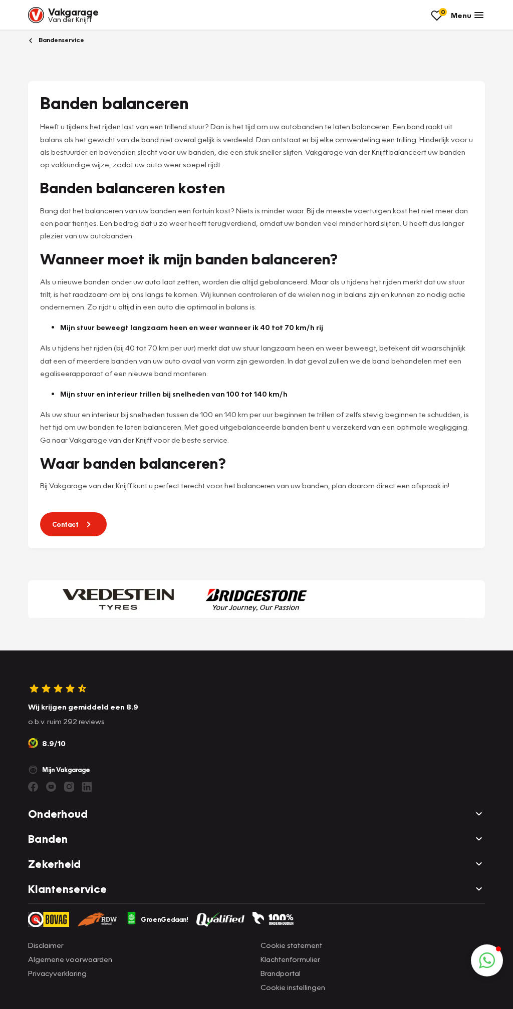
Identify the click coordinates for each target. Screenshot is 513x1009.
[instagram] (69, 787)
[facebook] (33, 787)
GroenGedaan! (164, 919)
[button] (487, 960)
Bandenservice (60, 40)
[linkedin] (87, 787)
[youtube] (51, 787)
